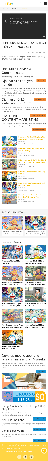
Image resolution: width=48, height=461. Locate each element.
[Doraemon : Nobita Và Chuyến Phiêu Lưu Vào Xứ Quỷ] (10, 152)
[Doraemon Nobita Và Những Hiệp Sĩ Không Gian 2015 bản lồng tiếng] (35, 316)
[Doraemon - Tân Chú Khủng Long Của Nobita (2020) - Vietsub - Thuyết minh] (10, 141)
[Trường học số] (24, 396)
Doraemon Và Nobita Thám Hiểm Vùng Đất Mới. (11, 347)
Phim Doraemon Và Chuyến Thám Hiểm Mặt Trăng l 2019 (11, 305)
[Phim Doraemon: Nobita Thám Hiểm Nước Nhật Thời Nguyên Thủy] (10, 199)
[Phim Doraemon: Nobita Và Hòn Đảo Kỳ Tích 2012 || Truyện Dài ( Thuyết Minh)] (10, 164)
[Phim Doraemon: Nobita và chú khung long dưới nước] (35, 295)
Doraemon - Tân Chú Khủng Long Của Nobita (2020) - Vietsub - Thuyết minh (34, 262)
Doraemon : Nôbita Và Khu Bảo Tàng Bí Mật (12, 262)
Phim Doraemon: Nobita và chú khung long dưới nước (35, 305)
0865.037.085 (27, 452)
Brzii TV (14, 9)
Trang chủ (5, 9)
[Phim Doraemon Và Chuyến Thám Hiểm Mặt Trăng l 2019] (10, 187)
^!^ (45, 457)
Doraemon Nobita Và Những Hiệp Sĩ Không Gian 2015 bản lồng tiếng (35, 326)
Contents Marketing (39, 130)
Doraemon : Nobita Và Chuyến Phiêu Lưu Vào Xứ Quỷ (12, 283)
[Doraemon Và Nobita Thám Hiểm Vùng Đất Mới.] (10, 176)
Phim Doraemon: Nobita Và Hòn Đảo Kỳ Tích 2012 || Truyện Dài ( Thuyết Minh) (35, 283)
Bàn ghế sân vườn (39, 440)
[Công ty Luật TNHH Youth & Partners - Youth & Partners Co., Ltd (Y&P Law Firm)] (24, 381)
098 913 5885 (10, 452)
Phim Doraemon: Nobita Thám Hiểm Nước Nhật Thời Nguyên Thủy (12, 326)
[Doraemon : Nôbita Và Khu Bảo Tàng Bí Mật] (12, 252)
